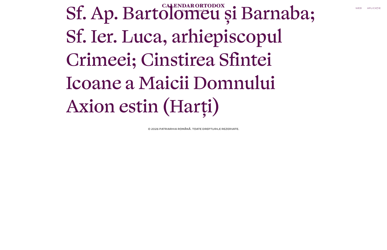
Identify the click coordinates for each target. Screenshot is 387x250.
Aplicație (374, 8)
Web (358, 8)
